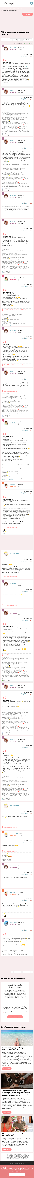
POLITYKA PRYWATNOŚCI (19, 1163)
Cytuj (22, 56)
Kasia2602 (12, 90)
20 (16, 39)
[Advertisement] (17, 23)
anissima (12, 484)
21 (18, 39)
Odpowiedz (27, 14)
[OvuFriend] (7, 4)
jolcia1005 (12, 278)
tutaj (4, 1012)
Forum (2, 9)
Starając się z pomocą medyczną (14, 9)
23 (23, 39)
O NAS (11, 1163)
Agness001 (13, 47)
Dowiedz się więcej (17, 1171)
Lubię (26, 56)
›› (31, 39)
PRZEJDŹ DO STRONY (17, 1175)
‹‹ (11, 39)
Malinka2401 (13, 922)
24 (26, 39)
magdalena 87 (14, 833)
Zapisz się (15, 1017)
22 (21, 39)
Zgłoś (31, 56)
